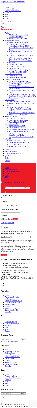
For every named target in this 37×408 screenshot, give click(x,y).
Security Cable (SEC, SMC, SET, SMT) (22, 103)
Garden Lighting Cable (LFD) (19, 142)
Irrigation (8, 105)
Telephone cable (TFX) (16, 98)
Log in (16, 219)
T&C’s (7, 16)
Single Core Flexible (11, 124)
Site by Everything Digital (9, 341)
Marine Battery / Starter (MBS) (19, 46)
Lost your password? (7, 223)
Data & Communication (12, 302)
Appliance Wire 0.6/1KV (17, 126)
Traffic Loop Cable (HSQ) (17, 146)
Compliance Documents (13, 11)
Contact (7, 18)
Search (7, 186)
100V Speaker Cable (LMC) (18, 35)
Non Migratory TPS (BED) (18, 72)
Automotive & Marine (12, 40)
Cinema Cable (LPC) (16, 37)
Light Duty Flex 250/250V (18, 118)
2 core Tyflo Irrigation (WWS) (19, 107)
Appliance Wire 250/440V (17, 127)
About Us (8, 12)
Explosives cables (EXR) (17, 140)
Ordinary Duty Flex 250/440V (19, 120)
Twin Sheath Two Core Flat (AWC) (20, 61)
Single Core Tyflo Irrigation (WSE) (20, 114)
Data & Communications (13, 79)
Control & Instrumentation (13, 74)
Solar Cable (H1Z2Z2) (16, 144)
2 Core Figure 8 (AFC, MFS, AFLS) (21, 42)
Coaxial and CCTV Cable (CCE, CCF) (22, 94)
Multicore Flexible (11, 116)
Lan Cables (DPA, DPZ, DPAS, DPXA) (22, 96)
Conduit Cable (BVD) (16, 66)
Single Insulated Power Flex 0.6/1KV (21, 137)
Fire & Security (10, 100)
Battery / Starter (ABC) (16, 44)
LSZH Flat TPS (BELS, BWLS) (19, 70)
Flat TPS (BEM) (14, 68)
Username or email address (10, 209)
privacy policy (8, 251)
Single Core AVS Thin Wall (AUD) (20, 59)
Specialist (8, 139)
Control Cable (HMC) (16, 76)
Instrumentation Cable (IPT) (18, 77)
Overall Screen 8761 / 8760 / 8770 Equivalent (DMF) (20, 84)
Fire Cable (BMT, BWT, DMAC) (20, 101)
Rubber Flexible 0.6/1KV (17, 122)
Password (4, 215)
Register (4, 255)
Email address (6, 237)
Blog (6, 14)
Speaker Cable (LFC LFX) (18, 38)
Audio (7, 33)
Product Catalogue (11, 9)
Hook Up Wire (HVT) (16, 135)
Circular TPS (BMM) (16, 64)
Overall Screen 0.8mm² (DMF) (19, 81)
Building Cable (10, 63)
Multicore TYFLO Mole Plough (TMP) (22, 113)
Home (7, 7)
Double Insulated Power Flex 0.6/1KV (21, 129)
